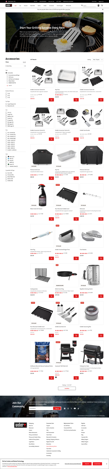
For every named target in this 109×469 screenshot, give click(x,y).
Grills (82, 430)
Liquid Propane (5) (12, 104)
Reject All (87, 463)
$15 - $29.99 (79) (11, 134)
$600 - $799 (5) (11, 146)
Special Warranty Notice (51, 446)
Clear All (24, 62)
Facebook (65, 408)
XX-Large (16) (10, 122)
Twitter (71, 408)
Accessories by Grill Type (14, 75)
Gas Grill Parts (67, 425)
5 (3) (9, 97)
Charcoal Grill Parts (68, 428)
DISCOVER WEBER (43, 1)
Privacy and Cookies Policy (34, 437)
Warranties (48, 444)
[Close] (102, 9)
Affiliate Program (84, 441)
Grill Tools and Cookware (14, 79)
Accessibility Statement (34, 446)
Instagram (68, 408)
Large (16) (10, 114)
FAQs (47, 430)
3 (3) (9, 93)
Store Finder (94, 1)
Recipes (83, 432)
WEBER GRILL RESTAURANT (68, 1)
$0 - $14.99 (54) (11, 132)
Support (48, 425)
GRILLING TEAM (51, 1)
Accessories (10, 73)
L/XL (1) (9, 112)
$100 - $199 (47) (11, 140)
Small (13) (10, 118)
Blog (82, 434)
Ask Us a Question (50, 428)
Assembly (48, 455)
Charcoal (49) (10, 175)
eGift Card (83, 425)
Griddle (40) (10, 180)
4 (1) (9, 95)
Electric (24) (10, 178)
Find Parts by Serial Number (70, 430)
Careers (30, 430)
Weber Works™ (12, 81)
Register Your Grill (50, 441)
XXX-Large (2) (10, 124)
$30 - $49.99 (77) (11, 136)
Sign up (57, 408)
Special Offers (84, 444)
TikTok (78, 408)
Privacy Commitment (33, 434)
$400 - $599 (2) (11, 144)
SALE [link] (16, 5)
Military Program (84, 439)
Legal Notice (31, 441)
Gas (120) (10, 173)
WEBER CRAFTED (12, 83)
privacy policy (102, 415)
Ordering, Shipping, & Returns (52, 439)
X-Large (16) (10, 120)
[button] (21, 5)
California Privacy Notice (34, 439)
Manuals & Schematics (51, 437)
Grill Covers (11, 77)
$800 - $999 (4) (11, 148)
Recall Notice (31, 444)
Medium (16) (10, 116)
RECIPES (35, 1)
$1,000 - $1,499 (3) (12, 150)
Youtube (75, 408)
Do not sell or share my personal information (73, 463)
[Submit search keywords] (82, 5)
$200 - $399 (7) (11, 142)
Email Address (33, 408)
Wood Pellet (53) (11, 176)
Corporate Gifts (84, 437)
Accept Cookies (97, 463)
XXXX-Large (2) (11, 126)
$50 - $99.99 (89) (11, 138)
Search (84, 5)
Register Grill (101, 1)
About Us (31, 425)
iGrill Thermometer (50, 432)
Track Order (48, 448)
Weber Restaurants (33, 432)
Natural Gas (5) (11, 106)
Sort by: (89, 59)
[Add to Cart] (51, 99)
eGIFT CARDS (58, 1)
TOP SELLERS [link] (68, 5)
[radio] (56, 377)
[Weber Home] (9, 5)
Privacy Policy (50, 411)
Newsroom (31, 428)
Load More (67, 388)
